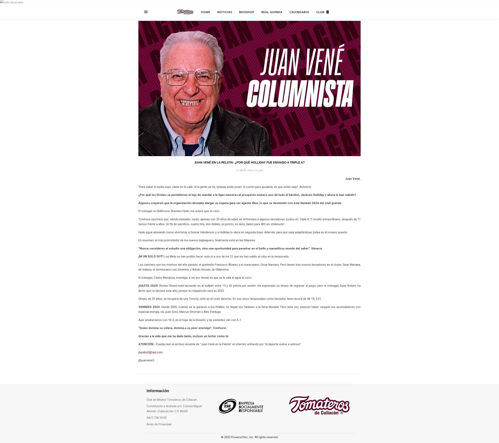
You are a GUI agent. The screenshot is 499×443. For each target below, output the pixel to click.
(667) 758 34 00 (156, 417)
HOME (205, 12)
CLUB (320, 12)
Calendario (299, 12)
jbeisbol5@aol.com (150, 352)
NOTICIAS (224, 12)
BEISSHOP (246, 12)
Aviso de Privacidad (159, 424)
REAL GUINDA (271, 12)
